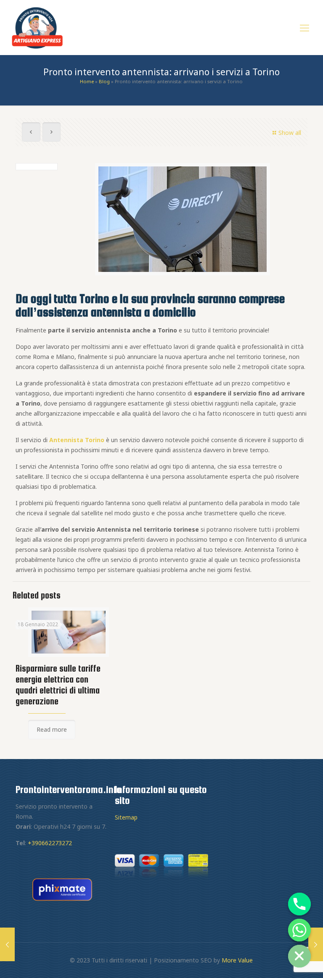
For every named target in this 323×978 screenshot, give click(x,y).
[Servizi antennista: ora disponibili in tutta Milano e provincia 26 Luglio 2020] (7, 944)
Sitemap (126, 817)
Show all (289, 133)
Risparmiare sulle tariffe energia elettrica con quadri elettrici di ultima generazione (58, 684)
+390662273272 (50, 843)
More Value (237, 960)
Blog (104, 81)
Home (87, 81)
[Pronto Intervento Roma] (37, 27)
